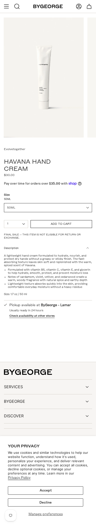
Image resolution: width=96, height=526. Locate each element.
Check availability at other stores (32, 315)
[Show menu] (6, 6)
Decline (45, 502)
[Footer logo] (28, 372)
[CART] (89, 6)
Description (11, 248)
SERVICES (13, 386)
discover (14, 415)
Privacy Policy (19, 477)
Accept (46, 490)
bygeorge (14, 401)
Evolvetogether (14, 149)
